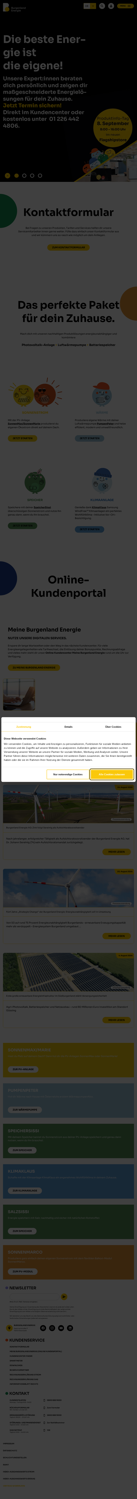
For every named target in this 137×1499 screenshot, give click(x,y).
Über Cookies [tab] (113, 726)
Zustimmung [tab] (23, 726)
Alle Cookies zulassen (112, 774)
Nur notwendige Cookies (68, 774)
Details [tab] (68, 726)
